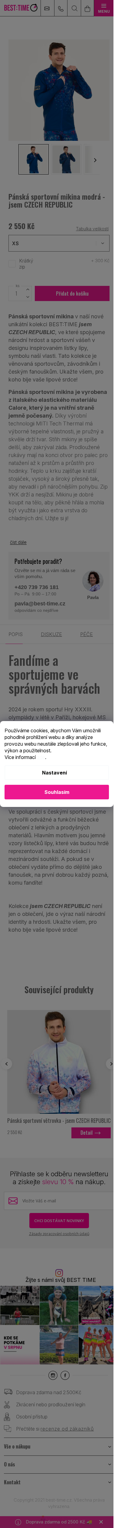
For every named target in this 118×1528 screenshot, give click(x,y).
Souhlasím (56, 792)
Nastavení (54, 773)
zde (41, 757)
